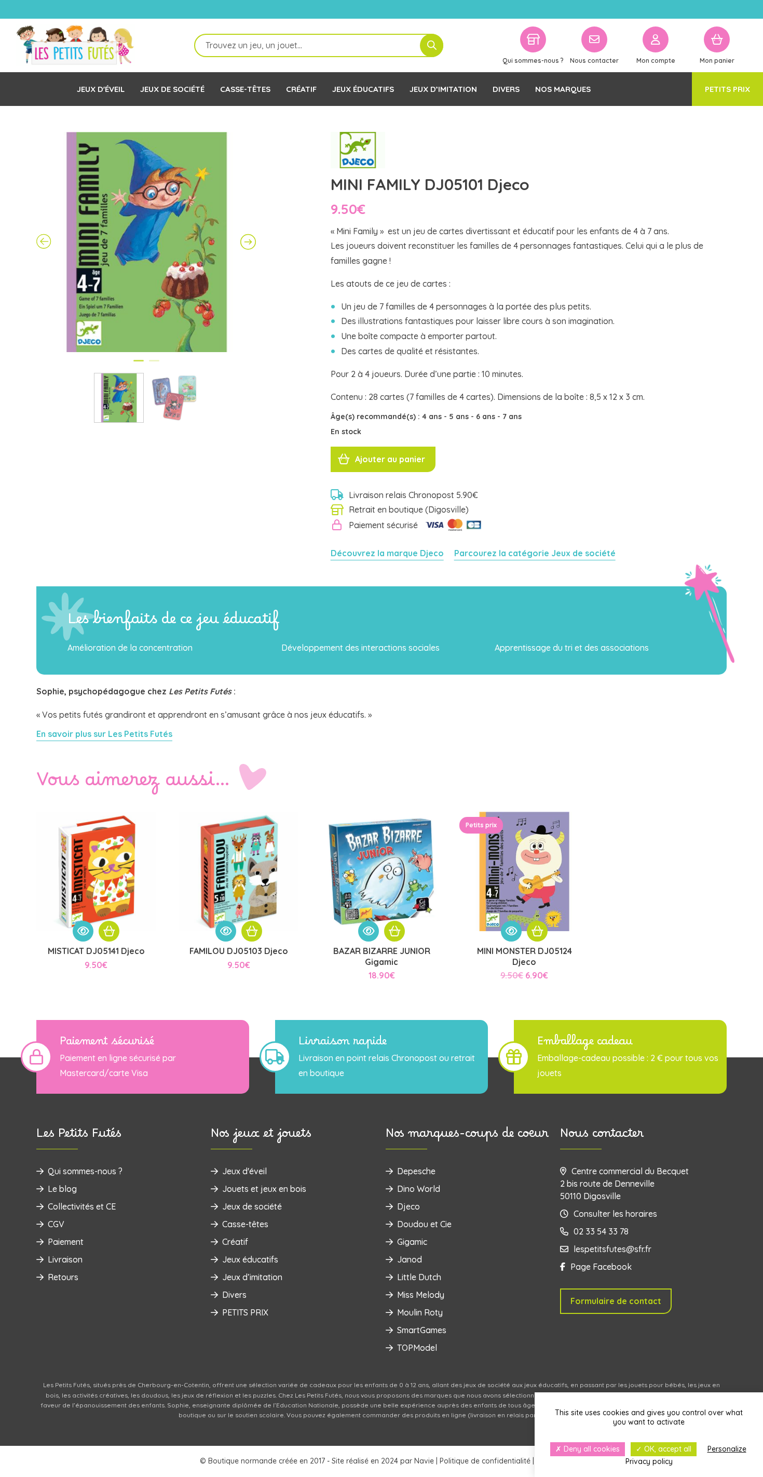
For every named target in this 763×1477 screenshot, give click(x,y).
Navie (424, 1461)
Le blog (62, 1189)
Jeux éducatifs (363, 89)
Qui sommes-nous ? (85, 1171)
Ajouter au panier (390, 459)
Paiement (66, 1242)
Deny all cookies (591, 1449)
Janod (409, 1259)
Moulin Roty (420, 1312)
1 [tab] (138, 365)
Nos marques (563, 89)
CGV (56, 1224)
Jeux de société (172, 89)
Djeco (408, 1206)
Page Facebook (601, 1266)
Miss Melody (420, 1295)
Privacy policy (649, 1461)
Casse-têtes (245, 89)
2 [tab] (154, 365)
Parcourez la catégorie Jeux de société (535, 553)
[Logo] (75, 45)
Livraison (65, 1259)
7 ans (512, 416)
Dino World (418, 1189)
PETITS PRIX (727, 89)
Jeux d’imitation (443, 89)
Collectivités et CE (82, 1206)
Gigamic (412, 1242)
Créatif (301, 89)
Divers (506, 89)
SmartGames (421, 1330)
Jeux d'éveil (101, 89)
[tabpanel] (146, 242)
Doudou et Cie (424, 1224)
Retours (63, 1277)
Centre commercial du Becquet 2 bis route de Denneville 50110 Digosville (624, 1183)
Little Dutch (419, 1277)
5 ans (460, 416)
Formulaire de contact (615, 1301)
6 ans (486, 416)
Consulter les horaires (615, 1214)
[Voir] (83, 931)
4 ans (433, 416)
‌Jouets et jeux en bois (264, 1189)
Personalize (726, 1449)
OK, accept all (666, 1449)
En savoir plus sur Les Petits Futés (104, 734)
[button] (109, 931)
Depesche (416, 1171)
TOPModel (417, 1347)
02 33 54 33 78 (601, 1231)
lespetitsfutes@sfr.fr (612, 1249)
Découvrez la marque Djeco (387, 553)
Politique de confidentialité (485, 1461)
